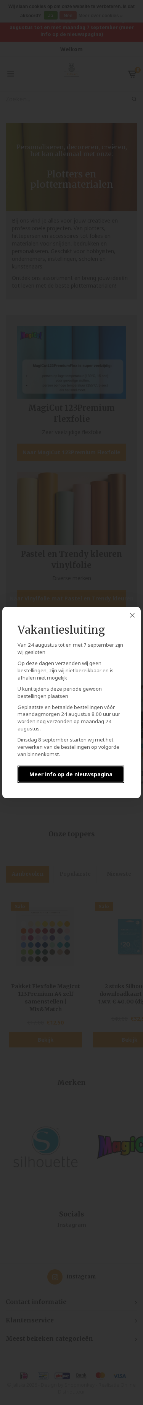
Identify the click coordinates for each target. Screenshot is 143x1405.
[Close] (132, 615)
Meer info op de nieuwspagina (70, 774)
